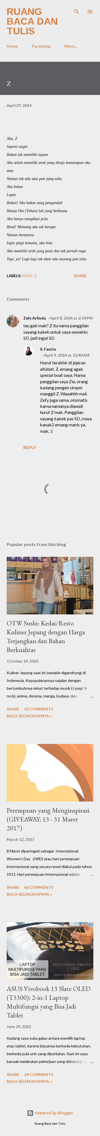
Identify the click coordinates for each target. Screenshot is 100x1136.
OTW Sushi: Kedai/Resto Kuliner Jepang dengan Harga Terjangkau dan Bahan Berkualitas (46, 636)
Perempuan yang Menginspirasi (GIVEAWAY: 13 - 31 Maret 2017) (48, 819)
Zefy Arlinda (34, 318)
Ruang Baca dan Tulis (32, 21)
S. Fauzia (48, 349)
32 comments (38, 709)
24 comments (38, 1074)
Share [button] (80, 275)
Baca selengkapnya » (29, 715)
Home (12, 46)
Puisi (27, 275)
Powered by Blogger (53, 1113)
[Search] (76, 10)
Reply (29, 447)
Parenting (41, 46)
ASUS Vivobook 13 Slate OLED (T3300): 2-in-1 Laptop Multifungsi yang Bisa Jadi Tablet (49, 1001)
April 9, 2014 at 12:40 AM (66, 355)
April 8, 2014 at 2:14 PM (71, 318)
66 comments (38, 887)
